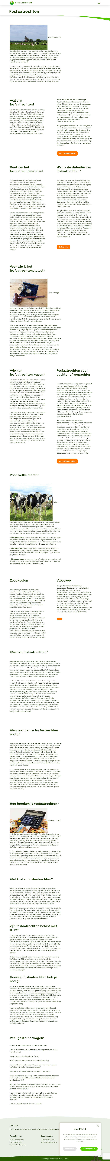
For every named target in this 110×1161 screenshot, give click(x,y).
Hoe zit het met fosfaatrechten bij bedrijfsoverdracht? (28, 1045)
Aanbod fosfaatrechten (67, 153)
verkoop (36, 707)
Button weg (63, 247)
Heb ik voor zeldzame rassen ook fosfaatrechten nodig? (29, 1060)
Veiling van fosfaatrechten (49, 1142)
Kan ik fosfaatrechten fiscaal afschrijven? (24, 1056)
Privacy (66, 1158)
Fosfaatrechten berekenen (18, 1145)
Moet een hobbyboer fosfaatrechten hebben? (26, 1104)
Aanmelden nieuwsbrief (17, 1140)
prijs (17, 901)
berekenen (13, 988)
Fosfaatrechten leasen (47, 1140)
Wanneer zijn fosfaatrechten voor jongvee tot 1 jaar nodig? (30, 1071)
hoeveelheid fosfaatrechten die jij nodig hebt (43, 81)
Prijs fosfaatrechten (15, 1142)
